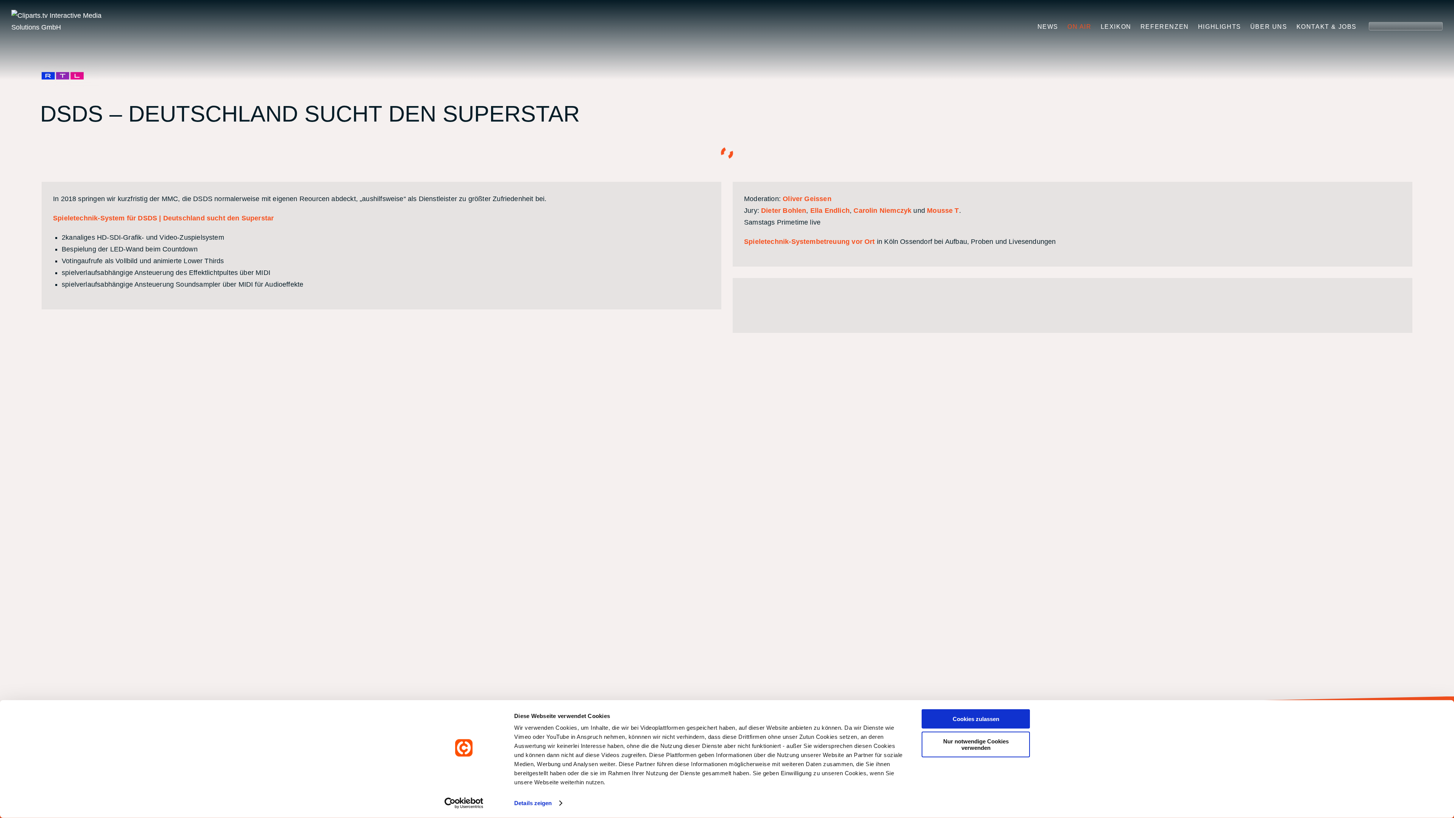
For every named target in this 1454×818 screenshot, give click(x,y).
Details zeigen (533, 803)
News (1047, 26)
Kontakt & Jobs (1326, 26)
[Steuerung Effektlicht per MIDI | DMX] (789, 305)
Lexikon (1116, 26)
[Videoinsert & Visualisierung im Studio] (856, 305)
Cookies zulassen (976, 719)
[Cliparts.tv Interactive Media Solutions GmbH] (70, 21)
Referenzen (1164, 26)
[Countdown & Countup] (756, 305)
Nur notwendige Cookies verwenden (976, 744)
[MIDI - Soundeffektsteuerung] (823, 305)
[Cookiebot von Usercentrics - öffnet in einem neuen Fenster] (464, 803)
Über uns (1268, 26)
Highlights (1219, 26)
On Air (1079, 26)
